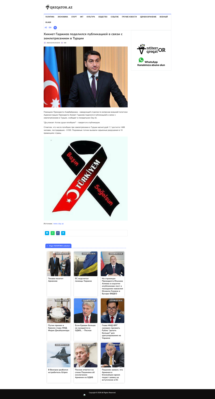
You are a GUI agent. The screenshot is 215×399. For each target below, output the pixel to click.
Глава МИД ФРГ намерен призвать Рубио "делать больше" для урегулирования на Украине (111, 331)
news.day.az (58, 224)
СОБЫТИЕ (115, 17)
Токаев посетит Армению (55, 279)
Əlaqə (48, 22)
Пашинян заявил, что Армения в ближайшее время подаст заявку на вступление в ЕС (112, 374)
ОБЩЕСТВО (102, 17)
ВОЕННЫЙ (164, 17)
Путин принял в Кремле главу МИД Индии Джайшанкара (58, 328)
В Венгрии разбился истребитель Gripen (58, 371)
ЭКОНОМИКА (63, 17)
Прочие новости (129, 17)
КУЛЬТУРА (91, 17)
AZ (46, 28)
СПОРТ (74, 17)
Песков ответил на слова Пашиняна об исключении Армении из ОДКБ (85, 373)
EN (50, 28)
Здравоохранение (148, 17)
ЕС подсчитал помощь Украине (83, 279)
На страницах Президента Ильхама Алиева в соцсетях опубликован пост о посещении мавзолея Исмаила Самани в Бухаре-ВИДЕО (112, 286)
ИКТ (81, 17)
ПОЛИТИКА (49, 17)
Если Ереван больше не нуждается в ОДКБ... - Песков (85, 328)
